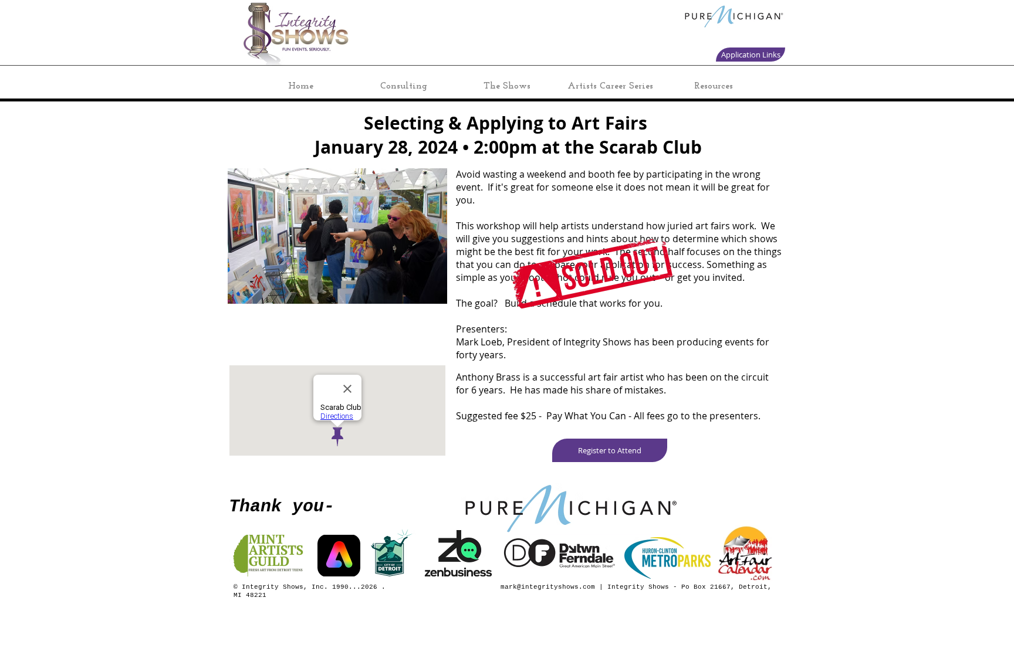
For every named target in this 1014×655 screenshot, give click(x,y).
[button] (609, 450)
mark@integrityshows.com (548, 586)
